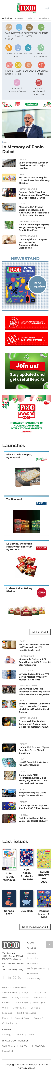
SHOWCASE (38, 1046)
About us (31, 948)
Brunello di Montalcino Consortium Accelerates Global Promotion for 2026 (34, 724)
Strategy (6, 1034)
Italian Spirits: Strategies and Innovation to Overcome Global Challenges (33, 243)
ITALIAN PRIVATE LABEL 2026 (43, 876)
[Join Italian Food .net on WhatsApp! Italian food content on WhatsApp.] (26, 387)
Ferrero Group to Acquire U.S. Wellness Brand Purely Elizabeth (34, 180)
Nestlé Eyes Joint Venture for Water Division (33, 763)
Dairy (22, 204)
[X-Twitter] (15, 977)
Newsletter (32, 973)
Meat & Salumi (27, 656)
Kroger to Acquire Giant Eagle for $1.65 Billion (32, 794)
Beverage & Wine (28, 189)
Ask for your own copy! (38, 968)
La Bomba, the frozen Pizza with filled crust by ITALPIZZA (19, 546)
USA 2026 (26, 910)
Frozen (23, 159)
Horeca (24, 815)
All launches (40, 632)
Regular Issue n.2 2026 (43, 914)
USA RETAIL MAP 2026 (9, 876)
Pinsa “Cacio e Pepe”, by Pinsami (19, 456)
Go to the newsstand (35, 927)
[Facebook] (4, 977)
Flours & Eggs (22, 1018)
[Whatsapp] (19, 977)
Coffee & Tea (26, 670)
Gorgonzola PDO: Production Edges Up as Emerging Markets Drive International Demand (33, 779)
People (6, 142)
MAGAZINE (8, 1051)
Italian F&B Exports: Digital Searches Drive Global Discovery (34, 750)
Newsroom (32, 963)
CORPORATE (8, 1046)
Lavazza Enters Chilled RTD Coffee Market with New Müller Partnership (34, 677)
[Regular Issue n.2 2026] (25, 284)
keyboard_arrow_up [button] (49, 944)
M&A (22, 174)
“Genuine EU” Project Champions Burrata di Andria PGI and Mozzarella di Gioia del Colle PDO (34, 211)
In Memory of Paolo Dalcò (23, 149)
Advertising (32, 958)
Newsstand (25, 258)
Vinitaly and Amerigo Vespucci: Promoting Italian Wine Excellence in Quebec (34, 691)
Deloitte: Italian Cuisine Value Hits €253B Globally (33, 819)
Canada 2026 (9, 912)
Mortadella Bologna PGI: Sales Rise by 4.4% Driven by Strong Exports (35, 662)
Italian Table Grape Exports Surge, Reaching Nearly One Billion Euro (34, 227)
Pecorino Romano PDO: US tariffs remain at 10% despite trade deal (34, 647)
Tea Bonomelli (14, 499)
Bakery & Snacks (20, 997)
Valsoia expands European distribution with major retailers (33, 165)
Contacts (31, 953)
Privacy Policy (34, 978)
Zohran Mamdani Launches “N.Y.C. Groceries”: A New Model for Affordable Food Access (34, 707)
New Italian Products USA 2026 (26, 874)
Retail (23, 700)
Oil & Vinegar (21, 1002)
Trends (23, 744)
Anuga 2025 (20, 18)
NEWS (23, 1046)
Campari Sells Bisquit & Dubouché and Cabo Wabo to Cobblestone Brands (34, 195)
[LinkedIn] (9, 977)
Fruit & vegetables (30, 221)
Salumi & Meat (9, 992)
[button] (4, 8)
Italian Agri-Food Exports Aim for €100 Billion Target (34, 807)
